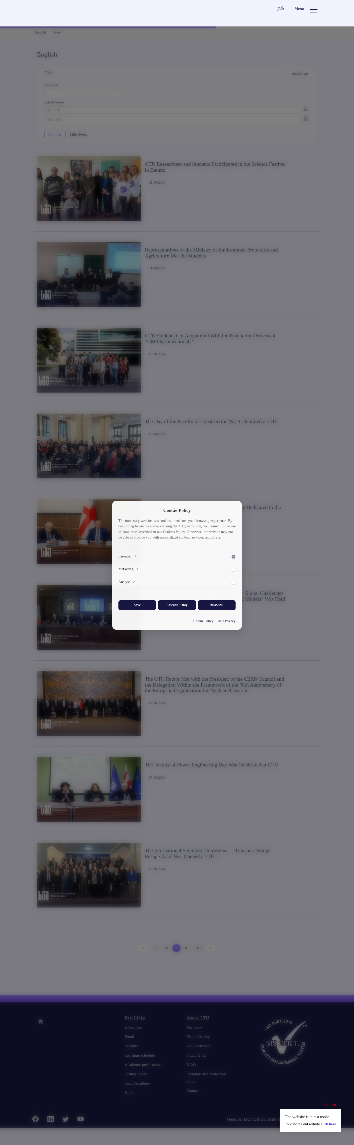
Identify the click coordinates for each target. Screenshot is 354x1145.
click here (328, 1124)
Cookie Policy (203, 621)
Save (137, 605)
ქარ (280, 8)
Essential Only (177, 605)
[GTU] (67, 14)
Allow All (216, 605)
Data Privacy (227, 621)
